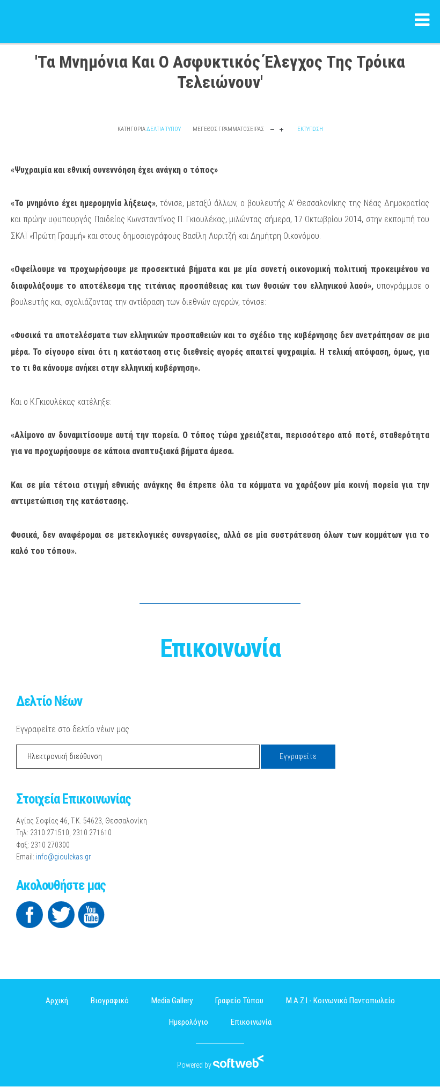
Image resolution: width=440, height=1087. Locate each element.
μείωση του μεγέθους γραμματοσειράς (272, 129)
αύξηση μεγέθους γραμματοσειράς (281, 129)
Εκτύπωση (310, 129)
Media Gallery (172, 1000)
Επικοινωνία (251, 1022)
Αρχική (57, 1000)
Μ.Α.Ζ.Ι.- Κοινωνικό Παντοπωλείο (340, 1000)
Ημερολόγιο (188, 1022)
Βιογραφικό (110, 1000)
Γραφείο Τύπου (239, 1000)
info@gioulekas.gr (63, 856)
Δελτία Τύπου (163, 129)
